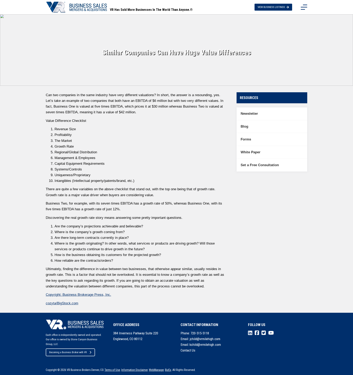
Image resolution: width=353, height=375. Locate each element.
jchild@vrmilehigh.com (205, 339)
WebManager (156, 370)
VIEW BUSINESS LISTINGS (271, 7)
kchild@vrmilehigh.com (205, 345)
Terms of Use (112, 370)
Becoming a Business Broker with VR (68, 352)
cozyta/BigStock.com (62, 303)
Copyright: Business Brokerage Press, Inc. (78, 295)
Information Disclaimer (134, 370)
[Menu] (304, 7)
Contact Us (188, 350)
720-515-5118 (200, 333)
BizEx (168, 370)
